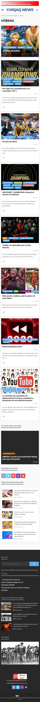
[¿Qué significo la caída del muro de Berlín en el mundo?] (6, 617)
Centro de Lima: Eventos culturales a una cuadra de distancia (18, 458)
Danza (14, 453)
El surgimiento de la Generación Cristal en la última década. (25, 523)
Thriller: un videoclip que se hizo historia (16, 246)
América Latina (8, 339)
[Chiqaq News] (20, 676)
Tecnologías (9, 44)
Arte (5, 238)
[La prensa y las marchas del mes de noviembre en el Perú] (6, 627)
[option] (20, 41)
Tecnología (32, 42)
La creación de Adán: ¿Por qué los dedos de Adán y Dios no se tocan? (26, 492)
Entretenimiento (10, 42)
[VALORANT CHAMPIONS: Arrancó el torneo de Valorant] (20, 177)
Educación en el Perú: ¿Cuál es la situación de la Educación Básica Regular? (25, 503)
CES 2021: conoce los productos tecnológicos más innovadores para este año (25, 534)
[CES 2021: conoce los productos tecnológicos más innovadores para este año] (7, 535)
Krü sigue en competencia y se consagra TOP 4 (16, 89)
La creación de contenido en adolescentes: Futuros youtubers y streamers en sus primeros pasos (17, 398)
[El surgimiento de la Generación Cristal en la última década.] (7, 525)
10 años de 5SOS (9, 141)
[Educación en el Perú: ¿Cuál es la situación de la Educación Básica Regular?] (7, 504)
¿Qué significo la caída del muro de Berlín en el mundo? (25, 615)
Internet (22, 42)
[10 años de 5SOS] (20, 126)
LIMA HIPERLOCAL (24, 453)
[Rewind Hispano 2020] (20, 331)
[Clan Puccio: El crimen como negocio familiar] (7, 515)
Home (3, 15)
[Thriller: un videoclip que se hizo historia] (20, 230)
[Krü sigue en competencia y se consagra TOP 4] (20, 73)
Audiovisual (8, 40)
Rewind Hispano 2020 (12, 346)
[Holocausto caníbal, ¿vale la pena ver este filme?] (20, 281)
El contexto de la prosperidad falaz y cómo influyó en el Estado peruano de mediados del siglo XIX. (25, 605)
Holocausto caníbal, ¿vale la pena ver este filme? (18, 297)
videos (30, 44)
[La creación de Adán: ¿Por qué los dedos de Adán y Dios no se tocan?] (7, 493)
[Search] (37, 10)
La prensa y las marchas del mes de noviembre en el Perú (25, 625)
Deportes (18, 40)
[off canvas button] (2, 10)
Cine (16, 291)
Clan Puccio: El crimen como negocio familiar (24, 513)
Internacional (25, 291)
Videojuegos (20, 44)
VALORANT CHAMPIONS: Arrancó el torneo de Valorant (17, 49)
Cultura (6, 453)
